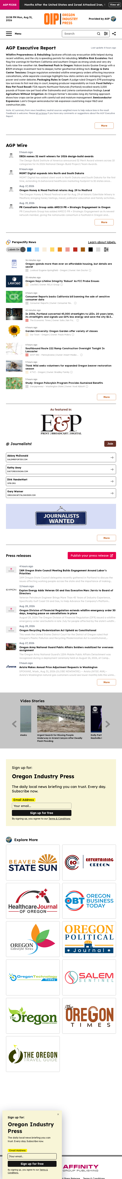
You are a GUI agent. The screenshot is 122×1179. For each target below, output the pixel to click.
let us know (41, 113)
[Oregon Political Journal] (89, 939)
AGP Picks (9, 4)
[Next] (107, 724)
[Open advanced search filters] (105, 33)
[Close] (58, 1114)
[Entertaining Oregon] (89, 862)
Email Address (23, 800)
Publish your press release (90, 555)
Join (110, 443)
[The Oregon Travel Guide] (33, 1054)
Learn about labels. (102, 242)
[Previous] (14, 724)
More (104, 125)
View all (114, 4)
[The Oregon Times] (89, 1016)
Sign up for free (41, 813)
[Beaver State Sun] (33, 862)
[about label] (26, 270)
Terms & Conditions (59, 818)
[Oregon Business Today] (89, 901)
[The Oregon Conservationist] (33, 1016)
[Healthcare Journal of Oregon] (33, 901)
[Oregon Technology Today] (33, 977)
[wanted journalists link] (61, 425)
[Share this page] (114, 34)
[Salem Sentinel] (89, 977)
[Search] (98, 33)
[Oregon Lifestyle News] (33, 939)
